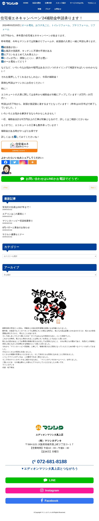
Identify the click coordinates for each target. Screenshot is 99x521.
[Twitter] (14, 162)
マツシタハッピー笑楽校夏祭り (17, 221)
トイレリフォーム (61, 25)
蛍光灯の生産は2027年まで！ (16, 207)
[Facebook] (5, 162)
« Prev (5, 188)
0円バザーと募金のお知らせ (16, 227)
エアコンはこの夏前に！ (14, 214)
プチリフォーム (80, 25)
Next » (93, 188)
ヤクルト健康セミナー (13, 234)
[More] (32, 162)
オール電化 (27, 25)
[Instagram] (23, 162)
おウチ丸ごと (42, 25)
